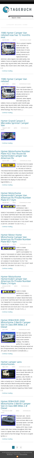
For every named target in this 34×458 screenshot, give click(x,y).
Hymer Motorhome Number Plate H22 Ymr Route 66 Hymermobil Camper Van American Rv (15, 155)
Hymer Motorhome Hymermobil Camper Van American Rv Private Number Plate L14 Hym (16, 280)
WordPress (9, 454)
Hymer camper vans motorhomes (11, 363)
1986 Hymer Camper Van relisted (14, 80)
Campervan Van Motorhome (13, 452)
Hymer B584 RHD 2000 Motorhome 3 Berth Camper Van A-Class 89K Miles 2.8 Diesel (16, 323)
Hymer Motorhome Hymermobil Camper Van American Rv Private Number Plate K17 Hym (16, 196)
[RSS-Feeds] (17, 456)
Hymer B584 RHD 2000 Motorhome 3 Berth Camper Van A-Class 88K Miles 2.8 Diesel (16, 405)
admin (14, 40)
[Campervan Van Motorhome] (17, 15)
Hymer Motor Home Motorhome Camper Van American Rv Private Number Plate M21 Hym (16, 238)
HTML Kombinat (23, 454)
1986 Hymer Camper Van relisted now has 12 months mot (15, 35)
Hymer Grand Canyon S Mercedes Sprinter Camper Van (15, 123)
